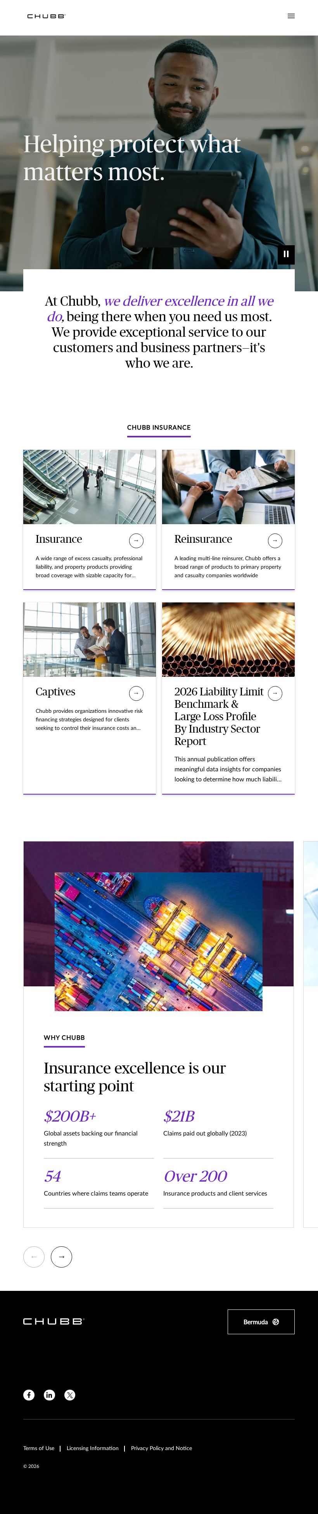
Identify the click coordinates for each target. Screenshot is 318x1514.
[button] (34, 1257)
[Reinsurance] (275, 540)
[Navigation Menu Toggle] (291, 16)
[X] (70, 1395)
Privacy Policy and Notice (161, 1448)
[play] (286, 255)
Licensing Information (93, 1448)
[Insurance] (136, 540)
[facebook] (29, 1395)
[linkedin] (49, 1395)
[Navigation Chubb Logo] (46, 17)
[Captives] (136, 693)
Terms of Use (38, 1448)
